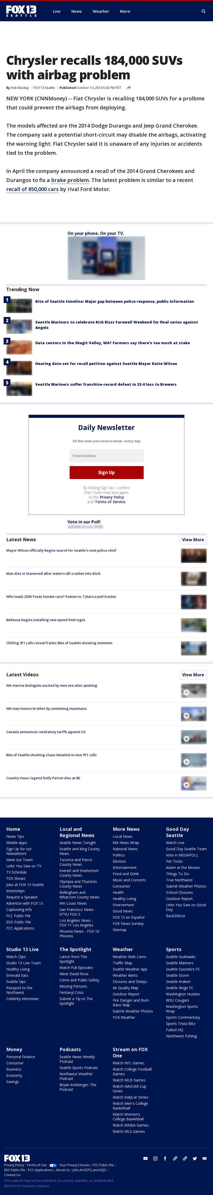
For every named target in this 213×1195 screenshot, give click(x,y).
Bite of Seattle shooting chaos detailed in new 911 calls (51, 755)
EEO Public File (18, 921)
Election (119, 861)
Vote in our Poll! (84, 522)
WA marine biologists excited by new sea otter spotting (51, 685)
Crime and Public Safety (79, 980)
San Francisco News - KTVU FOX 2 (77, 912)
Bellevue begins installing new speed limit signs (45, 619)
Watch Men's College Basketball (130, 1105)
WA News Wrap (126, 842)
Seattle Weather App (130, 969)
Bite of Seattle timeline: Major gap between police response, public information (114, 301)
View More (193, 540)
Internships (15, 890)
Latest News (21, 539)
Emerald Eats (17, 975)
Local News (122, 836)
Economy (14, 1075)
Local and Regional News (76, 832)
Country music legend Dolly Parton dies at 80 (43, 778)
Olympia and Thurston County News (78, 884)
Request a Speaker (22, 897)
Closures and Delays (130, 981)
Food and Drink (126, 873)
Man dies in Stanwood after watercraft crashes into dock (53, 573)
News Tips (15, 836)
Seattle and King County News (79, 851)
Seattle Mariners (180, 962)
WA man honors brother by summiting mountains (46, 708)
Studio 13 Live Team (23, 962)
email (205, 1158)
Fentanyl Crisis (71, 992)
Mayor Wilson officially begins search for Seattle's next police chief (61, 550)
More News (126, 829)
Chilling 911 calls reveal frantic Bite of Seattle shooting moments (59, 643)
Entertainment (125, 867)
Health (118, 892)
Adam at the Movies (183, 867)
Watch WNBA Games (131, 1125)
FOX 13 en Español (128, 917)
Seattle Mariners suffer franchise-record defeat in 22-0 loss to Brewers (106, 384)
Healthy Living (124, 898)
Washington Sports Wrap (182, 1009)
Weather (123, 949)
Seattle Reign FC (180, 987)
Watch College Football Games (132, 1071)
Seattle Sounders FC (183, 969)
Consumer (121, 886)
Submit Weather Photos (186, 886)
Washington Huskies (183, 994)
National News (125, 848)
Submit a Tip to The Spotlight (76, 1001)
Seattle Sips (16, 981)
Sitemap (120, 929)
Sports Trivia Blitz (180, 1023)
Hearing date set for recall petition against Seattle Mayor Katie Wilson (106, 363)
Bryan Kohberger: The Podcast (77, 1087)
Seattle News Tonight (77, 842)
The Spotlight (75, 949)
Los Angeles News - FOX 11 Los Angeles (76, 922)
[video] (194, 691)
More (125, 11)
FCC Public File (18, 915)
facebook (165, 1158)
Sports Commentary (183, 1017)
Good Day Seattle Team (186, 848)
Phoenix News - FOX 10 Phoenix (79, 933)
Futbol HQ (174, 1029)
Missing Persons (73, 986)
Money (14, 1049)
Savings (12, 1081)
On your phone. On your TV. (96, 233)
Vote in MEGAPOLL (182, 855)
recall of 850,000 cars (32, 189)
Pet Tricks (174, 861)
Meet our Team (19, 859)
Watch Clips (16, 956)
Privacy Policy (112, 497)
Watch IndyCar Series (130, 1097)
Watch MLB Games (129, 1080)
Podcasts (70, 1049)
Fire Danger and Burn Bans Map (131, 1002)
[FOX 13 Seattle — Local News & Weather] (23, 11)
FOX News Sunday (128, 923)
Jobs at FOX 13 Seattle (25, 884)
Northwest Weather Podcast (76, 1076)
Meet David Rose (74, 973)
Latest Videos (22, 674)
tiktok (175, 1158)
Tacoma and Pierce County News (75, 862)
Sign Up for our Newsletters (19, 851)
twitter (195, 1158)
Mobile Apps (16, 842)
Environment (123, 904)
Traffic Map (122, 962)
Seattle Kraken (178, 981)
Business (13, 1069)
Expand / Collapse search (204, 11)
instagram (155, 1158)
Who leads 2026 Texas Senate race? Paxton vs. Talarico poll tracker (61, 596)
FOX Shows (15, 878)
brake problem (70, 180)
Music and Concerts (129, 879)
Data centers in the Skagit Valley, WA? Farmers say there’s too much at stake (112, 342)
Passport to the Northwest (19, 990)
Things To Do (177, 873)
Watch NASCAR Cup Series (129, 1088)
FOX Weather (124, 1017)
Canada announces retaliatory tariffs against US (46, 731)
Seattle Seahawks (181, 956)
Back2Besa (175, 915)
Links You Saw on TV (23, 865)
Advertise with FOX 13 (24, 903)
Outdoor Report (179, 898)
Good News (123, 911)
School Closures (179, 892)
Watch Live (175, 842)
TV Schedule (16, 872)
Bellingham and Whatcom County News (79, 894)
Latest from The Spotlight (73, 959)
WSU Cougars (177, 1000)
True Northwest (179, 879)
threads (185, 1158)
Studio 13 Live (22, 949)
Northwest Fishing (181, 1036)
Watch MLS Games (129, 1131)
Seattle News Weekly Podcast (77, 1059)
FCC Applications (20, 928)
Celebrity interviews (22, 998)
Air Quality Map (125, 987)
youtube (145, 1158)
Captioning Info (19, 909)
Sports (173, 949)
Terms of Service (110, 501)
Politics (119, 855)
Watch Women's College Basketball (128, 1116)
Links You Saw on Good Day (186, 907)
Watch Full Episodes (76, 967)
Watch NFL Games (128, 1062)
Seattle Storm (177, 975)
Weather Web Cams (129, 956)
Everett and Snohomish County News (79, 873)
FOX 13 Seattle (44, 88)
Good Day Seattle (177, 832)
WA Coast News (73, 903)
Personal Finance (20, 1056)
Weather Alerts (125, 975)
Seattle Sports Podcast (78, 1067)
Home (13, 829)
